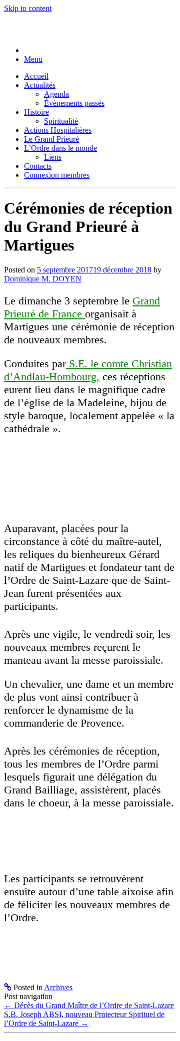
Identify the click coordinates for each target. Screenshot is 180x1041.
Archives (58, 987)
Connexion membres (57, 175)
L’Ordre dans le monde (60, 148)
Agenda (56, 94)
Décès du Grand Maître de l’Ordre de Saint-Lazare (89, 1005)
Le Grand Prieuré (51, 139)
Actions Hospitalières (58, 130)
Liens (53, 157)
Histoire (36, 112)
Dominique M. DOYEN (43, 278)
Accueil (36, 76)
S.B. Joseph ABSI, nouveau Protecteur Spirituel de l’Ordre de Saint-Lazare (84, 1019)
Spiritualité (61, 121)
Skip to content (28, 8)
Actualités (40, 85)
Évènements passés (74, 103)
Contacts (38, 166)
